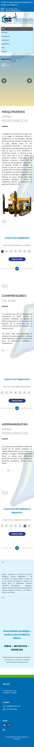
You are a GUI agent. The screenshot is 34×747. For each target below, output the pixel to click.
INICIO (3, 29)
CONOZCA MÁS (17, 259)
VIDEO (3, 47)
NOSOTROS (4, 32)
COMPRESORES (5, 40)
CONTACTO (4, 51)
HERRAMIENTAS (5, 44)
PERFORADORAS (6, 36)
